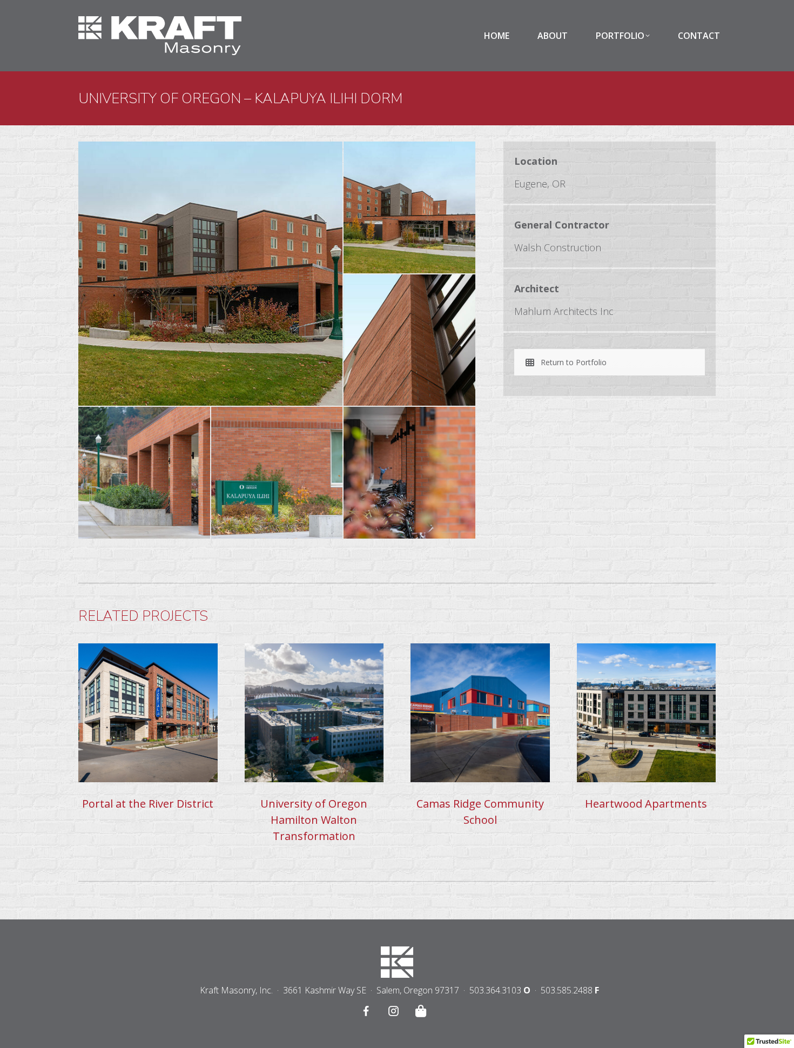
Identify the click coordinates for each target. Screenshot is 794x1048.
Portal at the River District (147, 803)
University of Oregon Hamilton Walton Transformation (313, 819)
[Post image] (148, 713)
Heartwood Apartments (646, 803)
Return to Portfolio (574, 362)
